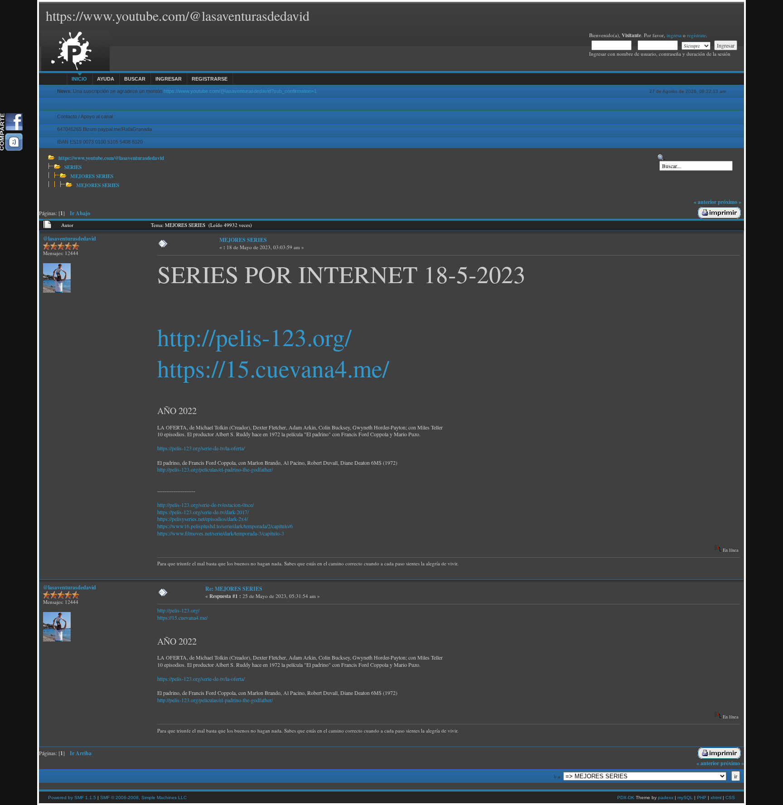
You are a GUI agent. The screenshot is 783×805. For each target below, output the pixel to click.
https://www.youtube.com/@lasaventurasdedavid (111, 158)
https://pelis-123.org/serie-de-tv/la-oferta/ (201, 448)
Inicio (79, 79)
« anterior (705, 202)
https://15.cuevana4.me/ (273, 368)
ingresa (674, 35)
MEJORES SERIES (91, 176)
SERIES (73, 167)
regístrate (696, 35)
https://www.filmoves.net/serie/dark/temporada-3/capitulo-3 (220, 533)
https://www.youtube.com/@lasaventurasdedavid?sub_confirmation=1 (240, 91)
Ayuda (105, 79)
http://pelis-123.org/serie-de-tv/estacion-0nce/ (205, 504)
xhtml (715, 797)
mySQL (685, 797)
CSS (730, 797)
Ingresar (168, 79)
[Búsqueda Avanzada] (661, 157)
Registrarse (209, 79)
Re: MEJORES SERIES (233, 589)
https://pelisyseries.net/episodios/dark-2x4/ (202, 518)
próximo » (729, 202)
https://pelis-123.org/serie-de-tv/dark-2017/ (203, 512)
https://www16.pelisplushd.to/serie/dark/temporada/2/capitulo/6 (225, 526)
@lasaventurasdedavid (69, 238)
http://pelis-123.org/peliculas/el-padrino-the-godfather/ (215, 469)
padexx (665, 797)
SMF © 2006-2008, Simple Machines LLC (143, 797)
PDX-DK (625, 797)
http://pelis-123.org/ (254, 337)
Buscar (134, 79)
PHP (701, 797)
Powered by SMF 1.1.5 (72, 797)
